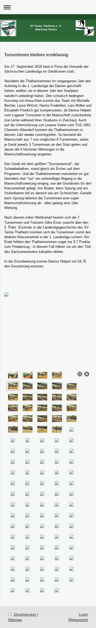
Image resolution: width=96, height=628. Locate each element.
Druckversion (25, 614)
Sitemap (15, 620)
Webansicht (78, 620)
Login (83, 614)
